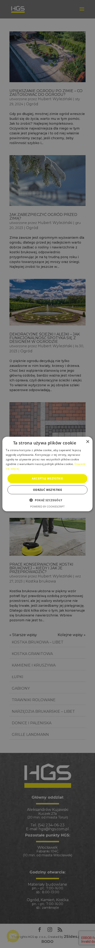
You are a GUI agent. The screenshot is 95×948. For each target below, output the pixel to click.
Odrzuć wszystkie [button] (47, 490)
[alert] (47, 474)
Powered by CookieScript (47, 506)
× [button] (87, 442)
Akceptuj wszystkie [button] (47, 478)
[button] (47, 500)
